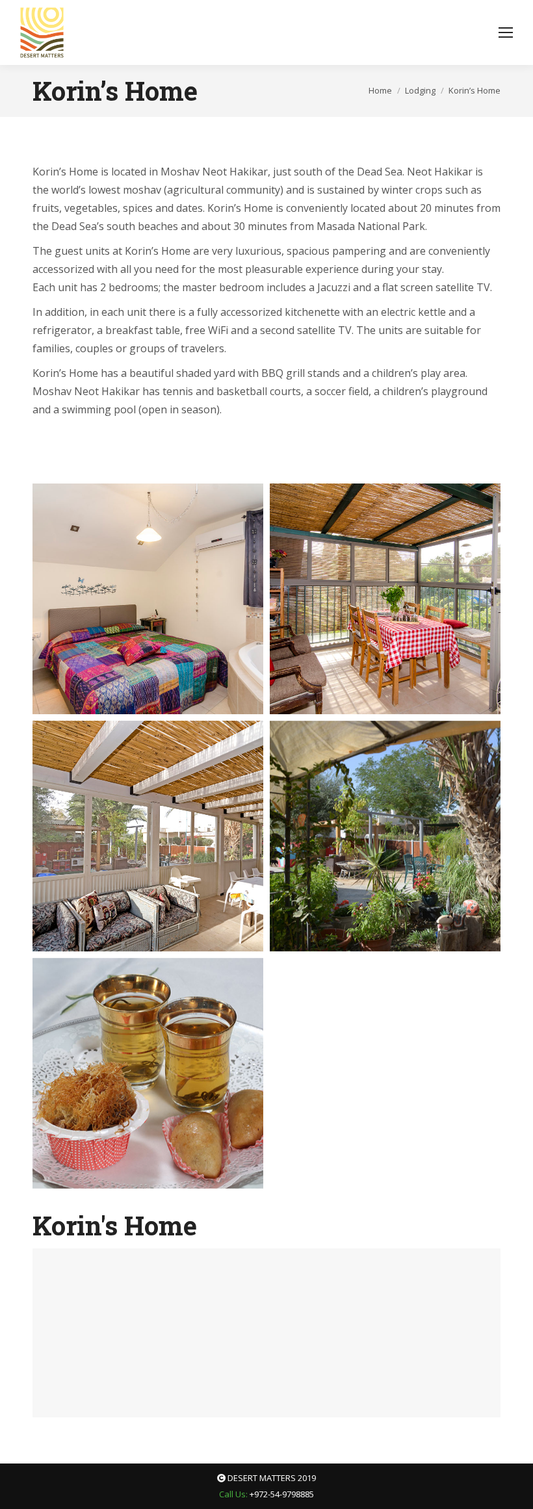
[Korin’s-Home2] (147, 1073)
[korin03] (147, 836)
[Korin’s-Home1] (385, 836)
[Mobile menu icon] (506, 32)
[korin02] (385, 599)
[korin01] (147, 599)
